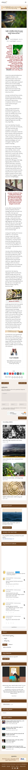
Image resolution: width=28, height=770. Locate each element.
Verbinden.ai (23, 764)
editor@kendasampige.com (8, 539)
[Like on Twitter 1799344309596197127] (11, 599)
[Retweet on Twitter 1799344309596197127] (9, 599)
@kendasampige (17, 578)
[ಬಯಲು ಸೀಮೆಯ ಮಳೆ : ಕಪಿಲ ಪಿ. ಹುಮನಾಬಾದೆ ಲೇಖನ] (14, 450)
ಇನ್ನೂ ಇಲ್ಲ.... (7, 641)
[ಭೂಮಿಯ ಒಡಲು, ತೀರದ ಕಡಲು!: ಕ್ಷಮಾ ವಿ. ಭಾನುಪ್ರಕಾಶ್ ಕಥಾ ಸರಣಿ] (3, 728)
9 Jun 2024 (8, 579)
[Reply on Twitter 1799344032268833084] (7, 613)
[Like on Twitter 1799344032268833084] (11, 613)
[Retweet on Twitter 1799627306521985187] (9, 586)
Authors (17, 766)
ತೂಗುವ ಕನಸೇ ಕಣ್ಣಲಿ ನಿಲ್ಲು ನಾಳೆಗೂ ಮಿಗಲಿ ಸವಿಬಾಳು (12, 440)
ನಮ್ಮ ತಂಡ (8, 766)
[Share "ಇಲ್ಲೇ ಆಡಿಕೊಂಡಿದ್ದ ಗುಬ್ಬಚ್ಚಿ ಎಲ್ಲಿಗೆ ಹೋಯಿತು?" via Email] (18, 373)
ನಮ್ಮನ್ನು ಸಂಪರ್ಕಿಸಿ (23, 766)
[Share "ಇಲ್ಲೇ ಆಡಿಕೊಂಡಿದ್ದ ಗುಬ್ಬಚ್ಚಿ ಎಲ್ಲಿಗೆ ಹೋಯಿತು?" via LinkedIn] (15, 373)
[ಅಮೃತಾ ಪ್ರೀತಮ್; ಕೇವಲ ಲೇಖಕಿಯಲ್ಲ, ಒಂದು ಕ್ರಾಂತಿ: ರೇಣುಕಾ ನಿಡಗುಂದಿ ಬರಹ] (3, 722)
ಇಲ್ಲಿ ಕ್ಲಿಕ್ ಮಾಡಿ (6, 659)
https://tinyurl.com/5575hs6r (12, 584)
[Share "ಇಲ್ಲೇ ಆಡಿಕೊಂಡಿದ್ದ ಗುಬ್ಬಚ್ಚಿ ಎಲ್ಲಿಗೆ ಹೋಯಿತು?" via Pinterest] (12, 373)
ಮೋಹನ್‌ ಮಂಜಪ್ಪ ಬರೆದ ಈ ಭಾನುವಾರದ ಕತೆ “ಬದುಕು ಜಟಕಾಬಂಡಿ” (15, 734)
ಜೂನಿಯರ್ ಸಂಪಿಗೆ (7, 527)
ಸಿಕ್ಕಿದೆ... (5, 639)
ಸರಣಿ (12, 742)
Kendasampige (10, 578)
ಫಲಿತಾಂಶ (10, 644)
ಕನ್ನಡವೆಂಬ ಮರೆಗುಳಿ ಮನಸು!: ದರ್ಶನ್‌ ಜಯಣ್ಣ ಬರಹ (12, 497)
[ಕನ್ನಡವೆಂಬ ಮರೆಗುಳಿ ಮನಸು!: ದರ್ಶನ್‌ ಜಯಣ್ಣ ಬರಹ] (14, 488)
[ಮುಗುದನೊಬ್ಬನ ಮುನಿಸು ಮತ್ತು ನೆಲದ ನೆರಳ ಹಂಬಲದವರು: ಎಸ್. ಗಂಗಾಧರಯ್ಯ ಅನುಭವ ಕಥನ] (3, 747)
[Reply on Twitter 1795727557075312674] (7, 623)
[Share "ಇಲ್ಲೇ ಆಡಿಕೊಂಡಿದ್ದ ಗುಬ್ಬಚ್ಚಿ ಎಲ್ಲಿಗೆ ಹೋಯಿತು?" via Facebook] (5, 373)
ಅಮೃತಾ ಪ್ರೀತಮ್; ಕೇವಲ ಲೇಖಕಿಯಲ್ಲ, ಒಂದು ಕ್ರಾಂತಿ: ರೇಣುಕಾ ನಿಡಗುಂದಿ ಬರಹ (15, 721)
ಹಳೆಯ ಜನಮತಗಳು (7, 647)
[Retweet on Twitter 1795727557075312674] (9, 623)
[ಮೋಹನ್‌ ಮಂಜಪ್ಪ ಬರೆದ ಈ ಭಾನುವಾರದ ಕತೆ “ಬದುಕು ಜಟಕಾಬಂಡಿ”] (3, 734)
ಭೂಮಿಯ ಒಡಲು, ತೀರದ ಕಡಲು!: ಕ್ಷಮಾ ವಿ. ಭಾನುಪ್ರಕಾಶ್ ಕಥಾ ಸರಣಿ (11, 523)
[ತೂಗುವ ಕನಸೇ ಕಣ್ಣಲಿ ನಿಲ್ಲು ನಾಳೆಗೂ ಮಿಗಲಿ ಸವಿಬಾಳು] (14, 432)
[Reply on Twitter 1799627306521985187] (7, 586)
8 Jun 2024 (8, 591)
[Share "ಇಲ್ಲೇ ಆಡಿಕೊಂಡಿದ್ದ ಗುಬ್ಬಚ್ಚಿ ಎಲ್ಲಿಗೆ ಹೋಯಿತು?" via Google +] (10, 373)
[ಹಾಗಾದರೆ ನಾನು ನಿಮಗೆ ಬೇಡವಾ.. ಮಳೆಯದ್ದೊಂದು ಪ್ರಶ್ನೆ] (14, 469)
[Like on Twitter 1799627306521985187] (11, 586)
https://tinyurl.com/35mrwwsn (12, 610)
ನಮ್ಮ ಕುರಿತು (4, 766)
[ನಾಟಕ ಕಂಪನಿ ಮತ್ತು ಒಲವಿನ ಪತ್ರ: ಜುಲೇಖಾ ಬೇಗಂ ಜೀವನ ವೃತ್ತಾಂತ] (3, 741)
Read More (14, 696)
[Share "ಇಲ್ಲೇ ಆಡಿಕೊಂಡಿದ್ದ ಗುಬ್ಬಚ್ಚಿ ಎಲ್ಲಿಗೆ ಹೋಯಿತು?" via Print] (20, 373)
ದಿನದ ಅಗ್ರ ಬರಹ (14, 723)
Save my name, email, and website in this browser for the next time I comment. (13, 409)
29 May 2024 (8, 618)
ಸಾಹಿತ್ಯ (16, 736)
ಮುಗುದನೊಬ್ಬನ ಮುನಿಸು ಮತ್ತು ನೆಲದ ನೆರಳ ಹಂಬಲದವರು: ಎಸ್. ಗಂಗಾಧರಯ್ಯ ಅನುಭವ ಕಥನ (16, 747)
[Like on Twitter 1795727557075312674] (11, 623)
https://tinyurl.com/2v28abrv (12, 597)
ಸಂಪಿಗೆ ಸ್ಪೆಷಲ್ (13, 41)
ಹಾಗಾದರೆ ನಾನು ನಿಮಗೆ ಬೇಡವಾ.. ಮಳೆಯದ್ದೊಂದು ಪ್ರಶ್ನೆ (13, 478)
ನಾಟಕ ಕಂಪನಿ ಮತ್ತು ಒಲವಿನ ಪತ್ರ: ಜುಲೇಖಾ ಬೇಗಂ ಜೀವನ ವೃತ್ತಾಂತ (14, 740)
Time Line (13, 766)
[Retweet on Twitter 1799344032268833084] (9, 613)
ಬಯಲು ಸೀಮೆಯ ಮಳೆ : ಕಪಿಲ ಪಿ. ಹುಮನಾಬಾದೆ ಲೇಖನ (13, 459)
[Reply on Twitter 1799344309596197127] (7, 599)
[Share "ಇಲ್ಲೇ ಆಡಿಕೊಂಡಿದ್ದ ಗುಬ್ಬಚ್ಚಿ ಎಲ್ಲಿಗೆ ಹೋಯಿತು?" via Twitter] (7, 373)
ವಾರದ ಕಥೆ (13, 736)
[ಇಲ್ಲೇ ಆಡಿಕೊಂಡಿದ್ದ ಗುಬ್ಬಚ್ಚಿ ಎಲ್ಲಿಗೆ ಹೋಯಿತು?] (23, 373)
